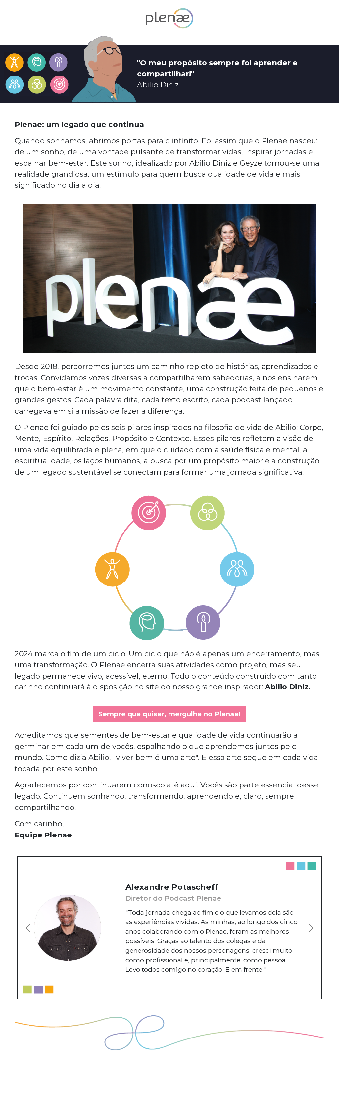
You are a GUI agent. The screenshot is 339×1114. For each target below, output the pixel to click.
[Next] (294, 927)
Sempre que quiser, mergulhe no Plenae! (169, 714)
